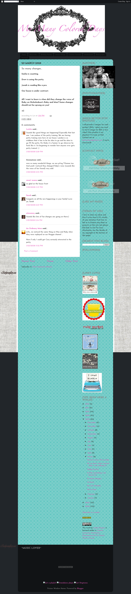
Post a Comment (31, 251)
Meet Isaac (91, 489)
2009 (87, 415)
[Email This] (22, 119)
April (90, 453)
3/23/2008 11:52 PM (34, 246)
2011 (87, 408)
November (92, 426)
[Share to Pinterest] (30, 119)
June (90, 445)
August (91, 438)
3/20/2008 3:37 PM (34, 187)
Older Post (71, 261)
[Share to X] (26, 119)
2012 (87, 404)
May (90, 449)
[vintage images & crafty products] (90, 349)
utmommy (30, 213)
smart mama (31, 180)
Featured (24, 58)
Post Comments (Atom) (42, 267)
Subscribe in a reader (91, 512)
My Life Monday (94, 486)
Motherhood (88, 55)
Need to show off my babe (98, 460)
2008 (87, 419)
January (91, 498)
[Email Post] (50, 116)
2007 (87, 503)
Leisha (29, 129)
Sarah (28, 195)
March (90, 457)
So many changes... (94, 479)
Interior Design (60, 55)
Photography (100, 55)
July (89, 442)
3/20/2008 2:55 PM (34, 172)
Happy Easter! (93, 469)
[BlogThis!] (24, 119)
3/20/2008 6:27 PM (34, 205)
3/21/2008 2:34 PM (34, 220)
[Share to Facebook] (28, 119)
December (92, 423)
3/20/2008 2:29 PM (34, 152)
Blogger (80, 588)
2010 (87, 412)
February (91, 494)
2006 (87, 506)
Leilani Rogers (99, 528)
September (92, 434)
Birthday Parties (46, 55)
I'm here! (90, 482)
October (91, 430)
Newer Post (28, 261)
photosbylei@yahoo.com (92, 140)
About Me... (33, 55)
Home (24, 55)
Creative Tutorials (75, 55)
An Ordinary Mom (34, 228)
